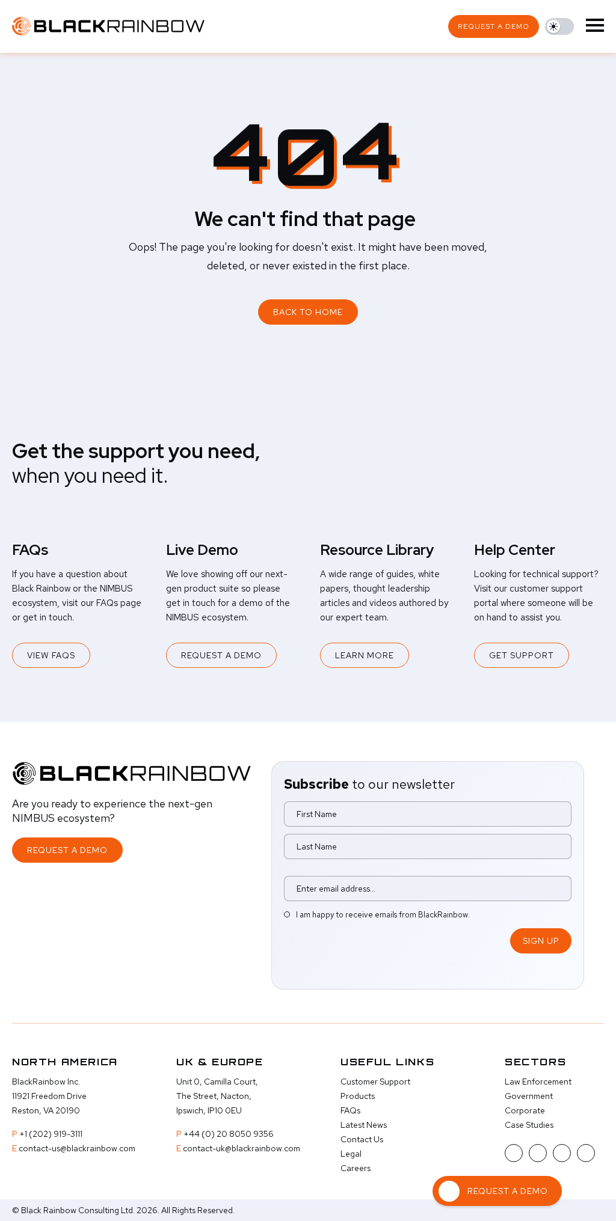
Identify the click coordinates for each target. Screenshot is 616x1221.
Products (357, 1096)
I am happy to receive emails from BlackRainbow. (383, 915)
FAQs (350, 1110)
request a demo (493, 26)
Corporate (525, 1110)
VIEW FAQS (51, 655)
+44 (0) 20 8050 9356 (228, 1133)
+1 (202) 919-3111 (50, 1133)
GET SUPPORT (521, 655)
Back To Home (308, 312)
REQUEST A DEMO (221, 655)
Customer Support (375, 1081)
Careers (355, 1168)
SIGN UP (541, 940)
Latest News (363, 1124)
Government (529, 1096)
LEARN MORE (364, 655)
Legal (351, 1153)
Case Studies (529, 1124)
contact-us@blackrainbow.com (77, 1148)
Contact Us (361, 1139)
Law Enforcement (538, 1081)
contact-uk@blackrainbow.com (241, 1148)
